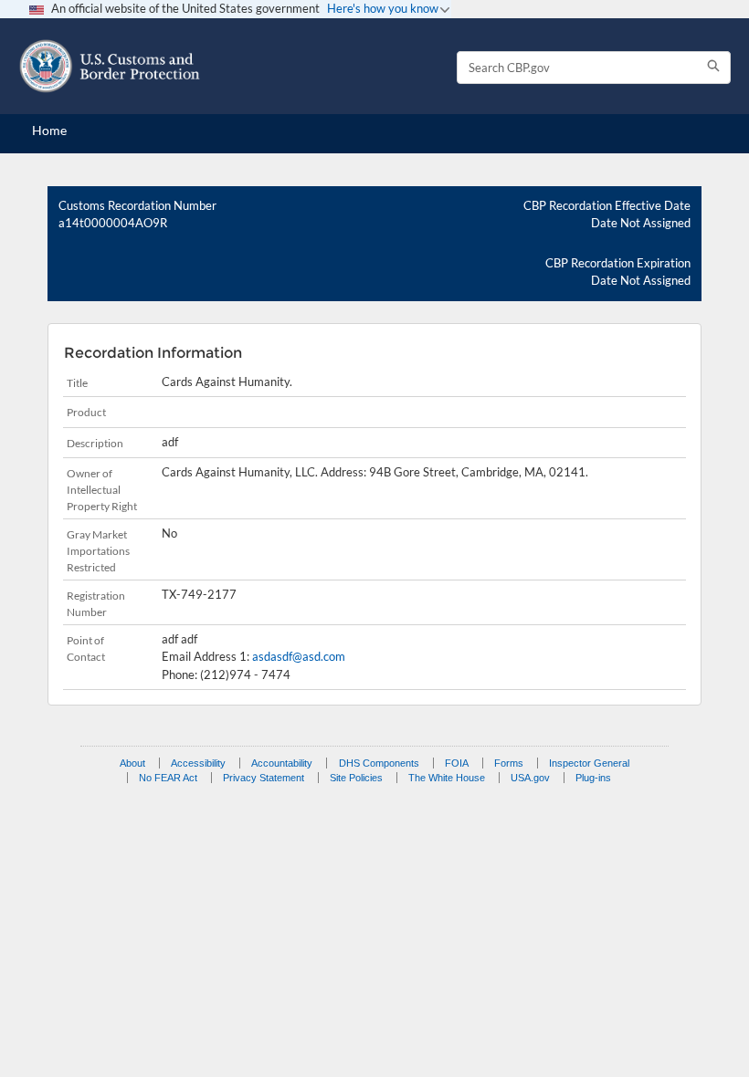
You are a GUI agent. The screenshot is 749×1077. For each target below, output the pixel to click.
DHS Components (379, 763)
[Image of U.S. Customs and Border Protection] (109, 66)
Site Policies (356, 777)
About (132, 763)
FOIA (457, 763)
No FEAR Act (168, 777)
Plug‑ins (593, 777)
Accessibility (198, 763)
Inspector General (589, 763)
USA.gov (530, 777)
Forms (508, 763)
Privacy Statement (263, 777)
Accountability (281, 763)
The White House (446, 777)
